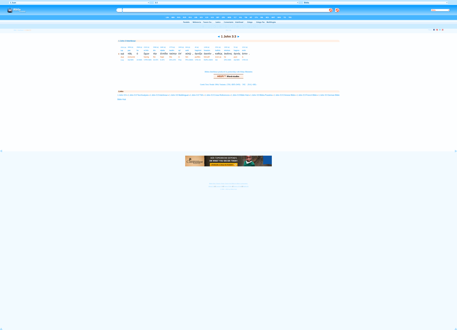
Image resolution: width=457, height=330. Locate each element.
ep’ (179, 50)
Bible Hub (121, 99)
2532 (122, 47)
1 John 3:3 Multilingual (178, 95)
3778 (171, 47)
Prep (179, 60)
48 (195, 47)
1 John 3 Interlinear (127, 41)
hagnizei (198, 50)
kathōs (217, 50)
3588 (138, 47)
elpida (162, 50)
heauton (207, 50)
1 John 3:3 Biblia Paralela (261, 95)
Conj (122, 60)
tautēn (171, 50)
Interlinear (21, 30)
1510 (243, 47)
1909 (180, 47)
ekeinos (227, 50)
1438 (205, 47)
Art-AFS (155, 60)
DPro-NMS (227, 60)
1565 (225, 47)
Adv (216, 60)
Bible (15, 30)
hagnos (236, 50)
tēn (154, 50)
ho (138, 50)
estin (244, 50)
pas (129, 50)
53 (234, 47)
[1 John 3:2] (3, 156)
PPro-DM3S (189, 60)
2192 (145, 47)
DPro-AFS (172, 60)
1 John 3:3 (121, 95)
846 (186, 47)
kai (122, 50)
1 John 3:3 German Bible (329, 95)
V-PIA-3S (198, 60)
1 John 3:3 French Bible (307, 95)
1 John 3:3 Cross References (217, 95)
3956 (129, 47)
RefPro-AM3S (208, 60)
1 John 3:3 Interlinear (159, 95)
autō (187, 50)
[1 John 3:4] (454, 156)
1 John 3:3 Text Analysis (138, 95)
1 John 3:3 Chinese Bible (284, 95)
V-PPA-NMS (148, 60)
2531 (217, 47)
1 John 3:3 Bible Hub (240, 95)
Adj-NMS (131, 60)
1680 (162, 47)
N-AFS (162, 60)
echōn (146, 50)
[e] (125, 47)
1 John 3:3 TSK (196, 95)
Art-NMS (139, 60)
